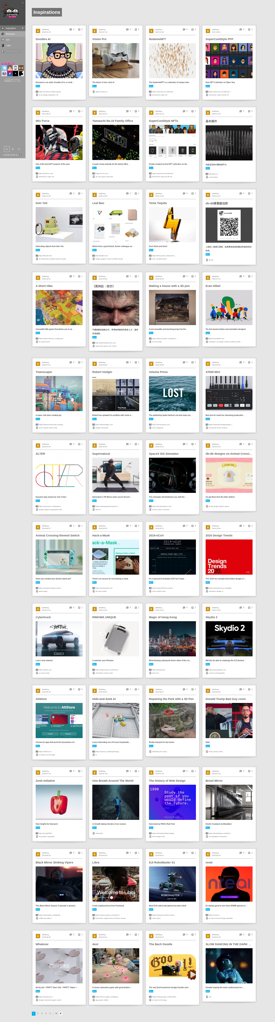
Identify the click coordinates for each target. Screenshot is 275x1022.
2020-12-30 (216, 114)
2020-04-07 (46, 528)
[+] (22, 28)
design (45, 95)
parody (216, 751)
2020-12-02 (159, 196)
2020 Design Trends (219, 535)
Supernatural (101, 453)
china (101, 346)
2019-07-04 (216, 774)
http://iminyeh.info (45, 256)
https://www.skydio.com (217, 670)
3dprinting (155, 751)
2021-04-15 (103, 114)
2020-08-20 (103, 279)
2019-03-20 (216, 937)
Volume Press (158, 372)
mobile (105, 1000)
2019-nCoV (156, 535)
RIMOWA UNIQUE (104, 617)
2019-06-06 (46, 937)
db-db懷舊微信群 (217, 203)
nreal (209, 862)
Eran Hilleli (213, 286)
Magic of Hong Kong (163, 617)
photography (220, 673)
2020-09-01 (46, 279)
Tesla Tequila (158, 203)
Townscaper (44, 372)
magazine (159, 428)
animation (212, 342)
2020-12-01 (216, 196)
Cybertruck (43, 617)
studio (64, 259)
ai (39, 95)
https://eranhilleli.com (216, 338)
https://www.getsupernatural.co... (107, 506)
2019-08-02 (216, 692)
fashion (221, 506)
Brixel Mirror (214, 780)
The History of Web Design (167, 780)
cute (99, 176)
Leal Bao (98, 203)
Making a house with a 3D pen (169, 286)
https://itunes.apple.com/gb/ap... (107, 997)
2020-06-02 (216, 365)
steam (51, 428)
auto (153, 259)
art (41, 95)
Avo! (95, 944)
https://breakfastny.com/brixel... (220, 833)
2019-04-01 (103, 937)
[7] (249, 193)
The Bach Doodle (160, 944)
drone (154, 673)
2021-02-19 (159, 114)
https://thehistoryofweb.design (163, 833)
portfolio (52, 259)
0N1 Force (42, 120)
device (219, 428)
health (104, 591)
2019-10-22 (159, 610)
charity (159, 342)
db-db (224, 95)
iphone (43, 755)
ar (209, 918)
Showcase (10, 34)
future (43, 673)
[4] (192, 29)
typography (54, 509)
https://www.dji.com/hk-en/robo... (164, 915)
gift (160, 259)
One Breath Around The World (112, 780)
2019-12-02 (46, 610)
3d (96, 176)
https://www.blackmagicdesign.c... (221, 424)
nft (57, 95)
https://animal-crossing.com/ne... (51, 588)
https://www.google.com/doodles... (164, 997)
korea (165, 751)
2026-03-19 (46, 32)
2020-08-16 (159, 279)
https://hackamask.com (103, 588)
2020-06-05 (159, 365)
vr (106, 92)
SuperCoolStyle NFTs (163, 120)
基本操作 (211, 121)
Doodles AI (43, 39)
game (44, 342)
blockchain (156, 95)
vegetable (51, 836)
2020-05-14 (159, 447)
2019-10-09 (216, 610)
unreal (114, 346)
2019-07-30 (46, 774)
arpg (97, 346)
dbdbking (45, 29)
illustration (52, 95)
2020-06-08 (103, 365)
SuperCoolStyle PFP (219, 39)
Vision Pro (99, 39)
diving (97, 833)
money (123, 918)
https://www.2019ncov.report (162, 588)
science (155, 509)
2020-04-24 (216, 447)
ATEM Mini (213, 372)
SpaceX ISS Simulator (164, 453)
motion (109, 259)
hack (100, 591)
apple (97, 92)
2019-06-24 (46, 855)
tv (51, 918)
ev (40, 673)
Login (8, 45)
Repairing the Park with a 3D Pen (171, 699)
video (221, 751)
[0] (192, 276)
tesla (47, 673)
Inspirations (11, 28)
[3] (135, 525)
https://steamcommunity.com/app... (51, 424)
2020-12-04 (103, 196)
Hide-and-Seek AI (104, 699)
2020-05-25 (46, 447)
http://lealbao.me (101, 256)
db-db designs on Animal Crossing (229, 453)
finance (117, 918)
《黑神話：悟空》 (103, 286)
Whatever (42, 944)
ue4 (109, 346)
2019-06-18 (103, 855)
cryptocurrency (109, 918)
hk (158, 673)
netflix (41, 918)
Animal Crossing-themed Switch (58, 535)
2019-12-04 (216, 528)
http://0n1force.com (46, 173)
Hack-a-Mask (101, 535)
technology (51, 755)
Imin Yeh (41, 203)
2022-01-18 (159, 32)
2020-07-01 (216, 279)
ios (40, 755)
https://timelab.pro (158, 670)
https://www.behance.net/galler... (221, 588)
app (96, 1000)
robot (158, 918)
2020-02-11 (159, 528)
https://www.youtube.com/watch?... (165, 338)
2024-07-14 (103, 32)
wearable (229, 918)
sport (97, 509)
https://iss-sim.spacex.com (161, 506)
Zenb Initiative (45, 780)
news (164, 591)
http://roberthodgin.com (104, 424)
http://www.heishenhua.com (105, 343)
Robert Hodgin (102, 372)
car (157, 259)
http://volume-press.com (161, 424)
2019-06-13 (159, 855)
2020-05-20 (103, 447)
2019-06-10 (216, 855)
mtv (210, 997)
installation (215, 836)
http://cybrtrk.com (45, 670)
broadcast (212, 428)
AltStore (41, 699)
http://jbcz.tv (213, 174)
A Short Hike (44, 286)
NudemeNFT (157, 39)
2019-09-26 (46, 692)
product (103, 92)
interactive (45, 259)
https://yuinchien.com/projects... (50, 506)
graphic (103, 259)
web (111, 176)
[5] (79, 29)
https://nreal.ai (214, 915)
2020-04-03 (103, 528)
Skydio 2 (211, 617)
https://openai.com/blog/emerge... (107, 751)
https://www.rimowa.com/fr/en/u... (107, 670)
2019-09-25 (103, 692)
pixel (107, 176)
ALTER (40, 453)
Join (8, 40)
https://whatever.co (46, 997)
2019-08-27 (159, 692)
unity (55, 428)
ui (222, 591)
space (160, 509)
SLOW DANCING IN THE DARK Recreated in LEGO (240, 944)
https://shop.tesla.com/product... (164, 256)
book (154, 428)
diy (96, 591)
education (214, 177)
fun (40, 342)
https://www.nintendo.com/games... (51, 338)
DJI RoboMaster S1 (162, 862)
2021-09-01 (216, 32)
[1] (249, 29)
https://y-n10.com (101, 173)
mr (216, 918)
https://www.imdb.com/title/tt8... (50, 915)
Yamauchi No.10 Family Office (112, 120)
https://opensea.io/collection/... (163, 92)
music (211, 751)
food (40, 836)
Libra (95, 862)
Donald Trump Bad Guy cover (226, 699)
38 (56, 1013)
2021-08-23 (46, 114)
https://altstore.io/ (45, 751)
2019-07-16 (103, 774)
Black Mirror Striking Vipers (54, 862)
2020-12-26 (46, 196)
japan (104, 176)
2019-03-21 (159, 937)
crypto (162, 95)
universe (166, 509)
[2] (135, 111)
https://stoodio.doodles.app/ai (50, 92)
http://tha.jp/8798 (45, 833)
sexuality (47, 918)
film (101, 833)
